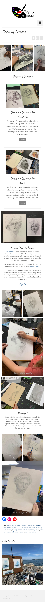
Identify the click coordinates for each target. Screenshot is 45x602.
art (13, 528)
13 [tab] (33, 67)
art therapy (7, 530)
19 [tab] (11, 70)
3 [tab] (7, 67)
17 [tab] (43, 67)
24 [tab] (24, 70)
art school (32, 528)
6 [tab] (15, 67)
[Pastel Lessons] (33, 38)
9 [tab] (22, 67)
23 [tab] (21, 70)
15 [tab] (38, 67)
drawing (14, 530)
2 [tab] (4, 67)
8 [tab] (20, 67)
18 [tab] (8, 70)
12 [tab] (30, 67)
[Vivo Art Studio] (22, 11)
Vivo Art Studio (10, 252)
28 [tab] (34, 70)
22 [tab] (18, 70)
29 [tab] (37, 70)
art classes (17, 528)
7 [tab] (17, 67)
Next (42, 58)
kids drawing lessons (18, 532)
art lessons (25, 528)
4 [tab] (9, 67)
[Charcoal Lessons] (41, 38)
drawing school (34, 530)
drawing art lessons (24, 530)
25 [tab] (26, 70)
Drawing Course (34, 267)
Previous (3, 58)
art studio (39, 528)
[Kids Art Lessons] (22, 564)
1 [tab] (1, 67)
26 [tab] (29, 70)
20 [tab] (13, 70)
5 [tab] (12, 67)
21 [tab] (16, 70)
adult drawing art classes (24, 525)
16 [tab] (41, 67)
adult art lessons (11, 525)
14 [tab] (36, 67)
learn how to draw (30, 532)
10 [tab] (25, 67)
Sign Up (22, 284)
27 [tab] (32, 70)
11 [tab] (28, 67)
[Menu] (40, 23)
